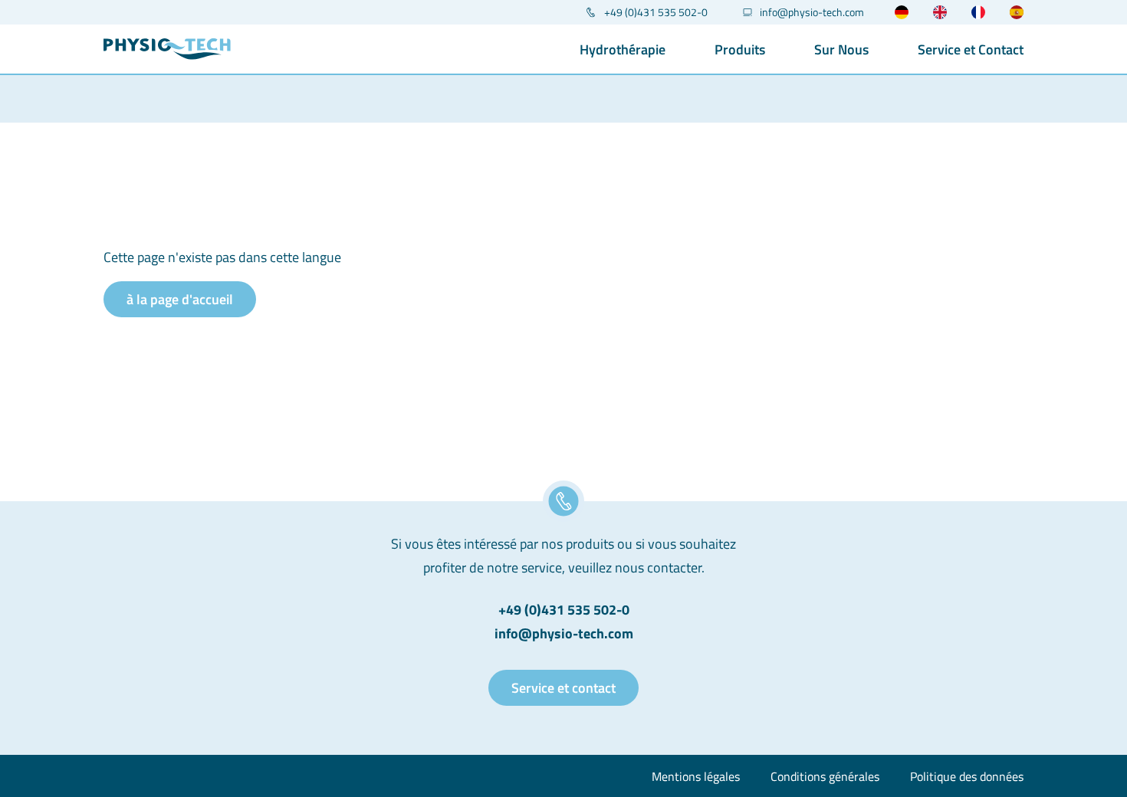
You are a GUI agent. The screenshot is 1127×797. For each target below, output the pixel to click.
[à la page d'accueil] (167, 49)
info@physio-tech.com (812, 12)
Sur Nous (841, 49)
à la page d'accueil (180, 299)
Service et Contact (971, 49)
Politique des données (967, 776)
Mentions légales (696, 776)
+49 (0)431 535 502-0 (656, 12)
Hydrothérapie (622, 49)
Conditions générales (824, 776)
